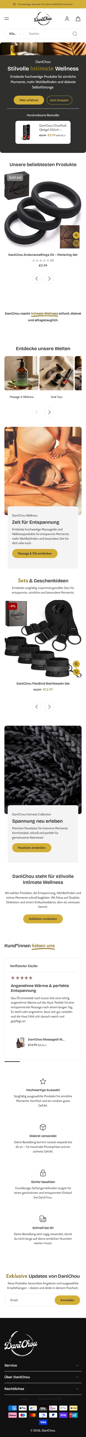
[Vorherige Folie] (13, 133)
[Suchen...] (75, 34)
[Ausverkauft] (76, 243)
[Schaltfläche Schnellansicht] (76, 235)
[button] (6, 18)
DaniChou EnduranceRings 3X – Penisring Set (43, 255)
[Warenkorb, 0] (77, 18)
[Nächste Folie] (73, 133)
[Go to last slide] (37, 278)
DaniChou (48, 1430)
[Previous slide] (37, 412)
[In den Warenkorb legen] (76, 672)
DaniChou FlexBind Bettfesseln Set (43, 683)
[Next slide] (49, 278)
